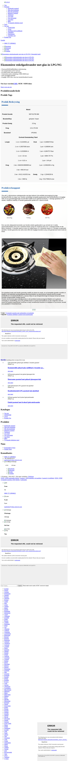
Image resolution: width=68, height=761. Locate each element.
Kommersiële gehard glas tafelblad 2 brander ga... (26, 368)
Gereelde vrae (12, 35)
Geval (9, 29)
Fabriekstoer (11, 34)
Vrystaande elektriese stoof (15, 23)
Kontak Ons (7, 37)
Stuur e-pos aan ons (6, 87)
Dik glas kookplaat (13, 11)
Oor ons (6, 26)
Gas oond (10, 16)
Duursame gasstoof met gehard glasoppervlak (24, 379)
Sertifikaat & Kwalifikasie (15, 31)
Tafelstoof (10, 15)
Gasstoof (22, 478)
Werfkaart (31, 476)
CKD (15, 84)
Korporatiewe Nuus (9, 447)
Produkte (6, 7)
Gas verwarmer (12, 18)
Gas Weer (10, 19)
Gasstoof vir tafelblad (48, 478)
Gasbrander (23, 480)
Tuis (5, 5)
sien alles (3, 359)
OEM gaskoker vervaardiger (33, 478)
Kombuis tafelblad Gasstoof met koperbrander (20, 314)
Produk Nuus (8, 449)
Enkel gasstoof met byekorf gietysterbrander (24, 402)
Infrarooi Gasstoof (13, 13)
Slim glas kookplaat (13, 10)
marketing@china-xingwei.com (13, 460)
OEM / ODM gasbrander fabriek (10, 478)
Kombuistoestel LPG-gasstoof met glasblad (23, 391)
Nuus (5, 24)
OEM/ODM (11, 27)
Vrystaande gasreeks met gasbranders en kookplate (19, 313)
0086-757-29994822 (10, 43)
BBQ (9, 21)
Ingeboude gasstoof (13, 8)
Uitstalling (11, 32)
